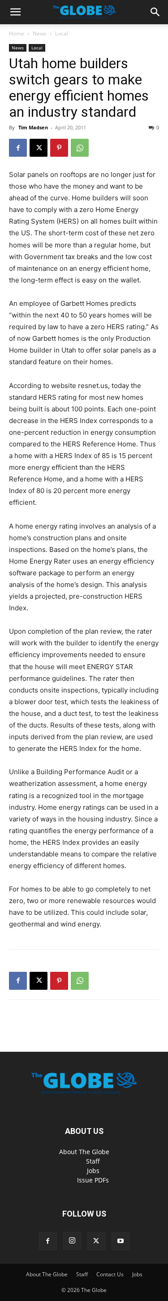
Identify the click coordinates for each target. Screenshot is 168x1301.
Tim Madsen (33, 127)
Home (16, 33)
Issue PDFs (93, 1180)
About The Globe (84, 1151)
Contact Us (110, 1274)
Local (61, 33)
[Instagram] (72, 1241)
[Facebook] (18, 148)
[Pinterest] (59, 148)
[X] (38, 148)
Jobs (93, 1170)
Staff (93, 1161)
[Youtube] (120, 1241)
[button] (15, 12)
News (40, 33)
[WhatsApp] (80, 148)
